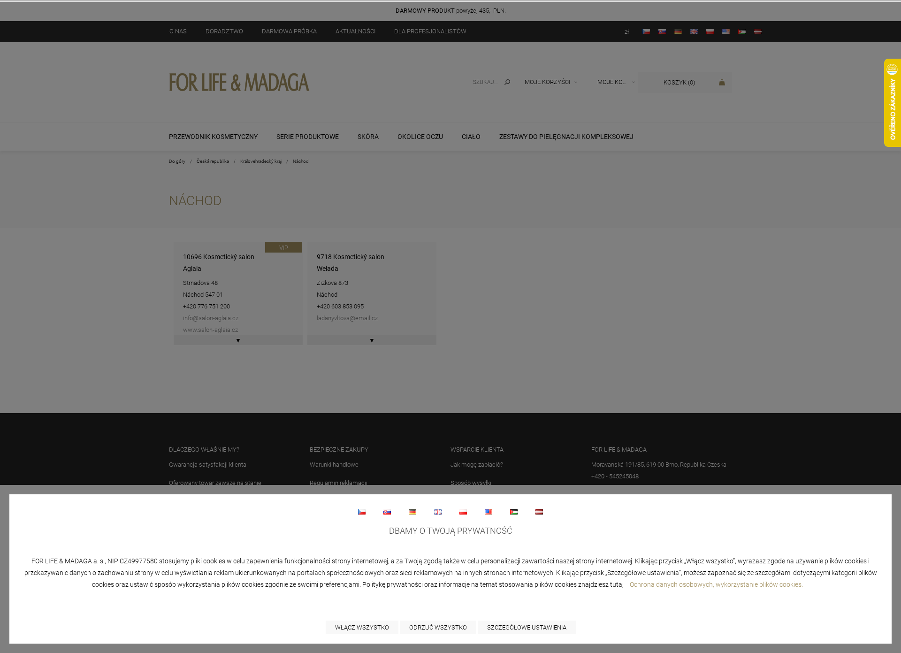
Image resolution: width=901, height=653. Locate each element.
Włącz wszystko (362, 627)
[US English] (488, 511)
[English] (437, 511)
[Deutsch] (412, 511)
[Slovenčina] (387, 511)
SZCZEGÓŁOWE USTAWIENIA (526, 627)
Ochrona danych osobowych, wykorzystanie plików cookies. (717, 584)
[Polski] (463, 511)
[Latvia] (539, 511)
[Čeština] (361, 511)
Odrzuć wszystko (438, 627)
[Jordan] (513, 511)
